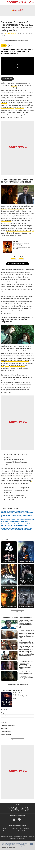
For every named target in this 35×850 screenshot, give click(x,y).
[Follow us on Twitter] (13, 809)
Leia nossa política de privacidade (13, 846)
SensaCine (26, 828)
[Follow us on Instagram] (17, 809)
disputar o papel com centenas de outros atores (17, 353)
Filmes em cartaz (8, 16)
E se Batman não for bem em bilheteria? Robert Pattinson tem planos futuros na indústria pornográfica (17, 511)
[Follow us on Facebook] (8, 809)
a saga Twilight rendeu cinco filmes (13, 365)
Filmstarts (14, 828)
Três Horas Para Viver (6, 719)
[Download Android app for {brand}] (20, 819)
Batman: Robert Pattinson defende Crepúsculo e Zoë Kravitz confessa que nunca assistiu (16, 516)
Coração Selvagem (6, 734)
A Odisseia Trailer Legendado (26, 606)
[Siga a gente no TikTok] (22, 809)
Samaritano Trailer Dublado (26, 561)
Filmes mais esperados (17, 739)
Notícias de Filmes (17, 16)
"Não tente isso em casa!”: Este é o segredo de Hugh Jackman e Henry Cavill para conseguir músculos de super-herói (26, 654)
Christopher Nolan (14, 235)
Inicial (3, 16)
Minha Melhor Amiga (6, 710)
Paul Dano (15, 248)
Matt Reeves (27, 95)
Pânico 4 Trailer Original (9, 561)
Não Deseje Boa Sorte (18, 693)
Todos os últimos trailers (17, 611)
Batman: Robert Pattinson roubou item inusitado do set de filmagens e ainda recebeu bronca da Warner (17, 520)
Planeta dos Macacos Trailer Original (9, 584)
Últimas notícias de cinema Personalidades (17, 684)
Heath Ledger (27, 228)
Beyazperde (6, 831)
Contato (15, 836)
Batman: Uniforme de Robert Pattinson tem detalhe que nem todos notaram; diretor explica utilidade (17, 524)
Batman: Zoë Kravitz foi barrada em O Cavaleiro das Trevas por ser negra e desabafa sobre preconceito (16, 528)
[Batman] (7, 247)
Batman (14, 85)
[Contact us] (27, 809)
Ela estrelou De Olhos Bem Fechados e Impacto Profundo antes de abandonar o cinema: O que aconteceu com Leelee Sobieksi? (26, 665)
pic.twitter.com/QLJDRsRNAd (14, 495)
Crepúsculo (19, 117)
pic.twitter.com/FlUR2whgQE (14, 459)
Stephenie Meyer (25, 348)
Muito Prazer (4, 722)
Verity (2, 713)
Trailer (14, 698)
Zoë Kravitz (27, 247)
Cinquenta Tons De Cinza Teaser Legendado (26, 584)
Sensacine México (23, 831)
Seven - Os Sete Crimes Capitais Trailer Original (9, 606)
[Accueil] (16, 2)
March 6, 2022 (9, 500)
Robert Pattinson (20, 247)
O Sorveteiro (4, 728)
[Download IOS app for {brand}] (14, 819)
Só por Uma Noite (5, 716)
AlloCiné (4, 828)
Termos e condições (22, 836)
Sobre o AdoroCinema (6, 836)
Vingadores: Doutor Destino (8, 725)
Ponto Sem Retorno (6, 731)
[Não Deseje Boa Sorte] (6, 699)
